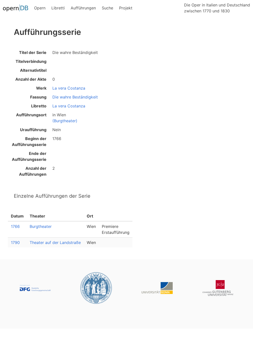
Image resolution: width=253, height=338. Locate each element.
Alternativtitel (33, 70)
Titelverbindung (31, 61)
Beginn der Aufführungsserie (29, 141)
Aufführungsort (31, 114)
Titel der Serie (32, 52)
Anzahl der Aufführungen (32, 171)
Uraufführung (33, 129)
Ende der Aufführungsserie (29, 156)
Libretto (38, 105)
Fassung (38, 97)
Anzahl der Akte (30, 79)
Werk (41, 88)
